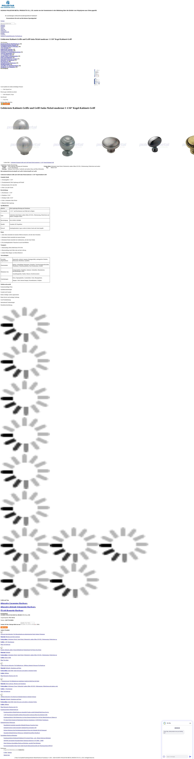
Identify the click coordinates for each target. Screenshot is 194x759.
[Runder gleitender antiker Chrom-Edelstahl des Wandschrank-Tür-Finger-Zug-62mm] (2, 648)
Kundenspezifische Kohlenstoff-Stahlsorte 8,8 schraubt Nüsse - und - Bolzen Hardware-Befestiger (27, 738)
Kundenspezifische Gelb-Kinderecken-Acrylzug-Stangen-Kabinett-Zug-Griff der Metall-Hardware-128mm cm (30, 717)
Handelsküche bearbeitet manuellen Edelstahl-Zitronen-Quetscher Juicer (21, 725)
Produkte (3, 26)
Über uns (3, 29)
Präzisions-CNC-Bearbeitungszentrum (10, 52)
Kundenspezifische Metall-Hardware (10, 43)
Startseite (3, 25)
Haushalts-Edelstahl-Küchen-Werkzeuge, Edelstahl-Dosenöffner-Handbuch (22, 733)
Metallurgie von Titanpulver (8, 67)
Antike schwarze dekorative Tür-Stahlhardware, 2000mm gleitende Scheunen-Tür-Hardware (23, 665)
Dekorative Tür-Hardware (16, 36)
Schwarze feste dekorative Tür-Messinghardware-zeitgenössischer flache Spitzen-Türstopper (23, 634)
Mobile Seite (7, 755)
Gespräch (3, 34)
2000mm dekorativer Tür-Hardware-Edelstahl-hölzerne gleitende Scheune (18, 696)
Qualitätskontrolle (5, 32)
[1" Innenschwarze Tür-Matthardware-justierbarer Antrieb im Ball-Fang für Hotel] (2, 679)
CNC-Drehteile (4, 48)
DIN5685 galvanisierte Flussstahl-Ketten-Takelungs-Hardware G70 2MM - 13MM (23, 740)
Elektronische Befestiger (7, 50)
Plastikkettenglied (5, 64)
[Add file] (164, 756)
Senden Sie (21, 749)
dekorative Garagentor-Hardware (14, 603)
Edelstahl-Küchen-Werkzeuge (8, 63)
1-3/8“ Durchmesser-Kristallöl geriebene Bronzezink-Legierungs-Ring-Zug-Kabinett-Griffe (25, 714)
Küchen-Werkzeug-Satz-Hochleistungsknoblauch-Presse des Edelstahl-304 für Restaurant (25, 730)
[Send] (190, 756)
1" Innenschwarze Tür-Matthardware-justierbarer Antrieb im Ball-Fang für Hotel (20, 681)
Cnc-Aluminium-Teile (6, 54)
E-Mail (5, 752)
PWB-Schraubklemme (6, 57)
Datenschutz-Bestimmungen (7, 757)
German (2, 21)
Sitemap (10, 752)
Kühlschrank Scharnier (7, 49)
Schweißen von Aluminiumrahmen (9, 65)
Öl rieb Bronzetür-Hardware (12, 610)
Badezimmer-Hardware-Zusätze (9, 58)
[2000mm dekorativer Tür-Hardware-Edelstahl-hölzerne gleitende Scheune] (2, 695)
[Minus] (190, 723)
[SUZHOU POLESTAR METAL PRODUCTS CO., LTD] (8, 7)
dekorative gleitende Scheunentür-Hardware (18, 607)
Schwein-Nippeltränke (6, 53)
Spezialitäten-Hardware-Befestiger (9, 46)
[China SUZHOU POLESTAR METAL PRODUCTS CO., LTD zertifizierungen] (97, 77)
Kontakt (2, 33)
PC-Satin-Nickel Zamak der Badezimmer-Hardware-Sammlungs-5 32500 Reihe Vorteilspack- (26, 720)
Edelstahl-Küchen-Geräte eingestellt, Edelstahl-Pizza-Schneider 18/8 (20, 727)
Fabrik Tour (3, 30)
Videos (2, 27)
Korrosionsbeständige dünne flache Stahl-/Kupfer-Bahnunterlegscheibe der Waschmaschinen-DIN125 (28, 745)
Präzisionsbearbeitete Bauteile (8, 45)
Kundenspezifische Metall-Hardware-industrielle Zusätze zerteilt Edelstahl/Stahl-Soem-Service (26, 712)
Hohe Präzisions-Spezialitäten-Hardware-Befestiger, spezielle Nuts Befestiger (22, 743)
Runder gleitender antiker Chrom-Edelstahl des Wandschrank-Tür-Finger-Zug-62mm (21, 649)
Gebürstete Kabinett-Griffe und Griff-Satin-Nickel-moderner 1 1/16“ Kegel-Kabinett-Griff (32, 162)
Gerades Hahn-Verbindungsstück (9, 56)
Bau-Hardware (4, 61)
